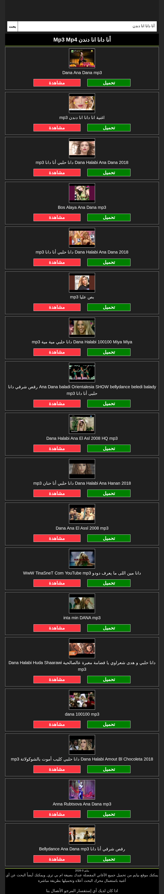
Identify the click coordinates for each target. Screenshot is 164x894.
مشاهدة (57, 82)
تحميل (109, 82)
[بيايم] (82, 10)
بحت (12, 26)
